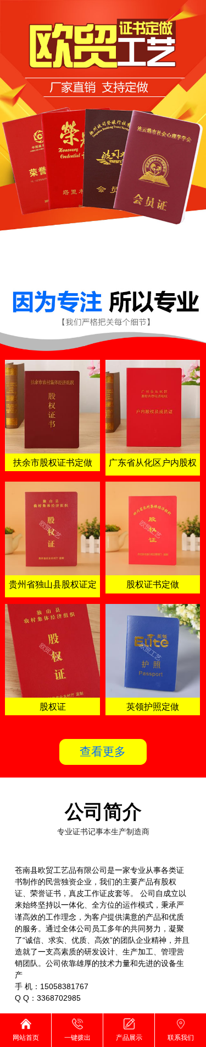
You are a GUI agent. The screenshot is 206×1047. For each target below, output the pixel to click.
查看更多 (103, 751)
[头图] (103, 136)
